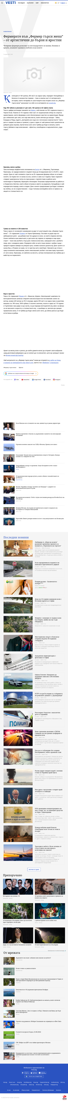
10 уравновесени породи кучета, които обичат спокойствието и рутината (37, 477)
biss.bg (17, 469)
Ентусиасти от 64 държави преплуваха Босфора (32, 990)
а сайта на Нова (54, 360)
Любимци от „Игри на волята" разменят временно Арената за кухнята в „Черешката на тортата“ (48, 544)
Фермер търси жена (10, 367)
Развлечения (7, 31)
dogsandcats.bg (19, 479)
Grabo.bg (31, 1084)
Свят (37, 3)
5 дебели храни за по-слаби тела (46, 920)
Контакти (58, 1090)
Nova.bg (35, 1082)
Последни (21, 3)
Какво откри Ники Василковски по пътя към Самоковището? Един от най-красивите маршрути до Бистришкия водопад (39, 979)
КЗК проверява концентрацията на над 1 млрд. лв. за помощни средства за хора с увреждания (49, 810)
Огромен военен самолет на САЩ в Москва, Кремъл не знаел (36, 444)
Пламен (22, 233)
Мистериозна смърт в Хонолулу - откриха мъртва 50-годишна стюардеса (47, 639)
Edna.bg (46, 1084)
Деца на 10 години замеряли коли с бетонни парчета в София (48, 600)
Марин (21, 296)
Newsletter (26, 379)
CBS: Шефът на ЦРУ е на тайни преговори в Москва (33, 1042)
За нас (9, 1090)
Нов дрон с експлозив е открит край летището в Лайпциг (48, 790)
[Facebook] (34, 1092)
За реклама (16, 1090)
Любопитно (45, 3)
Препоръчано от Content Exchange (56, 950)
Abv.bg (5, 1082)
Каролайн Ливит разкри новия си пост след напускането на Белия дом (40, 518)
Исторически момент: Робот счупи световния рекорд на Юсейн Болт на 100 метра (40, 498)
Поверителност (36, 1090)
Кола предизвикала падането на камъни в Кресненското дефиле (47, 563)
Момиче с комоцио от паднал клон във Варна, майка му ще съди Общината (48, 620)
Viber (17, 379)
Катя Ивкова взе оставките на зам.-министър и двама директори (38, 423)
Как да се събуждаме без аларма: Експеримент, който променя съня (48, 751)
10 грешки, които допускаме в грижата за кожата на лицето (49, 897)
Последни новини (16, 537)
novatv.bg (52, 103)
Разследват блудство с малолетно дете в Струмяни (47, 713)
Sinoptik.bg (23, 1084)
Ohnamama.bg (14, 1084)
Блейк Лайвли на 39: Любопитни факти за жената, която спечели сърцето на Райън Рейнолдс (38, 1001)
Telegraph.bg (54, 1084)
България (30, 3)
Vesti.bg (10, 2)
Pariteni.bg (39, 1084)
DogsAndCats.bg (44, 1082)
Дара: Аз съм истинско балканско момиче (17, 945)
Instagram (57, 379)
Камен (33, 110)
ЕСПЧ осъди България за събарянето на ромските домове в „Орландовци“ (49, 694)
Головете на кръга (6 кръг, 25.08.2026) (28, 1032)
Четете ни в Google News (35, 1076)
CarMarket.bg (55, 1082)
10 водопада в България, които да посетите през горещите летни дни (17, 921)
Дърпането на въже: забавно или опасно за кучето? (33, 958)
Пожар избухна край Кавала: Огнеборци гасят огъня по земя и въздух (47, 829)
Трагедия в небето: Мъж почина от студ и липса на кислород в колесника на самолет (48, 848)
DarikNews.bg (27, 1082)
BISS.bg (63, 1082)
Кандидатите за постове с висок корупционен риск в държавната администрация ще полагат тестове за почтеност (38, 1054)
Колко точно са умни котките (26, 968)
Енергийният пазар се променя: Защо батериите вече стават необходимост (36, 466)
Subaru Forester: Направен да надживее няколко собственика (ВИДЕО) (47, 676)
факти (21, 367)
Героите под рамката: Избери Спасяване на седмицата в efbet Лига (38, 1021)
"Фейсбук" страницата (50, 363)
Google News (37, 379)
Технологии (37, 680)
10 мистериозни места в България (46, 945)
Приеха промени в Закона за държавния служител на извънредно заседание (38, 434)
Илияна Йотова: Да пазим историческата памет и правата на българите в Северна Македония (36, 508)
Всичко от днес (34, 869)
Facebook (48, 379)
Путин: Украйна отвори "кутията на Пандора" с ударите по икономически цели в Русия (36, 487)
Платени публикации (48, 1090)
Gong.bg (19, 1082)
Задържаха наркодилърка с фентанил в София (45, 657)
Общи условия (25, 1090)
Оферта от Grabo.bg (39, 585)
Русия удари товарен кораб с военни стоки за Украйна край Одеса (48, 772)
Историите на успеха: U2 (11, 896)
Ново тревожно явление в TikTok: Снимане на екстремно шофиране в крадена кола (48, 733)
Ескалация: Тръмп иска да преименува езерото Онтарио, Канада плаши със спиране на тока (38, 455)
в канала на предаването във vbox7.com (18, 363)
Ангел (37, 169)
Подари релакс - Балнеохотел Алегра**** (46, 582)
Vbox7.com (12, 1082)
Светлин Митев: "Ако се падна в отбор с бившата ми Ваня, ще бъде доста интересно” (38, 1011)
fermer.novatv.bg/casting (14, 355)
